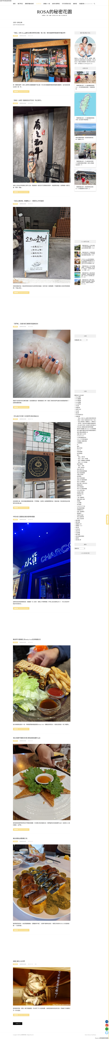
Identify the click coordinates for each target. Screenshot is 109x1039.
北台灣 (77, 411)
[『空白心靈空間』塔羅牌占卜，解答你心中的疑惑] (41, 245)
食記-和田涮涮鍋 (81, 472)
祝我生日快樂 (80, 515)
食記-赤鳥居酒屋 (81, 478)
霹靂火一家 (47, 3)
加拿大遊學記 (56, 3)
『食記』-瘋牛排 (81, 456)
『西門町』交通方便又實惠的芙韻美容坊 (25, 324)
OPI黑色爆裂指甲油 (81, 437)
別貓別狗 (81, 3)
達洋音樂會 (79, 453)
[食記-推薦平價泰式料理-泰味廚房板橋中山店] (41, 782)
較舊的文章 (18, 1023)
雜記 (78, 446)
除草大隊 (79, 495)
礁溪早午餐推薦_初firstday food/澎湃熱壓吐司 (27, 639)
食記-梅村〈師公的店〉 (82, 483)
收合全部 (81, 395)
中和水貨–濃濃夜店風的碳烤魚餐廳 (24, 516)
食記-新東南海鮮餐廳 (82, 471)
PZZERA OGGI (80, 435)
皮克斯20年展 (80, 492)
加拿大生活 (78, 409)
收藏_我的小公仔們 (19, 961)
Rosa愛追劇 (78, 400)
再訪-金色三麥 (80, 469)
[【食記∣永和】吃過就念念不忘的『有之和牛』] (41, 144)
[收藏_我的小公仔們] (41, 986)
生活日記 (38, 3)
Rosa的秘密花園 (54, 11)
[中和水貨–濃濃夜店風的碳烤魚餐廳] (41, 560)
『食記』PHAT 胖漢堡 (82, 462)
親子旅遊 (78, 534)
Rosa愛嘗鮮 (78, 398)
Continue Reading (23, 91)
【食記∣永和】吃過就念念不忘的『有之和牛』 (27, 100)
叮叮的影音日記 (66, 3)
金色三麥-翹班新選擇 (82, 479)
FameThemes (93, 1034)
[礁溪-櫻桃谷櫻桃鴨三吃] (41, 882)
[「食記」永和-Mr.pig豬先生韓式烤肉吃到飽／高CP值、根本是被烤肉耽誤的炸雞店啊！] (41, 60)
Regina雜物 (78, 397)
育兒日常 (78, 531)
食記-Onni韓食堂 (81, 481)
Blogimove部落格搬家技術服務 (101, 1038)
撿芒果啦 (79, 504)
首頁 (14, 3)
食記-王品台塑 (80, 518)
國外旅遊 (78, 522)
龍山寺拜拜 (79, 448)
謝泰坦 (75, 3)
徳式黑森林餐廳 (80, 508)
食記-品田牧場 (80, 516)
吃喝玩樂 (15, 35)
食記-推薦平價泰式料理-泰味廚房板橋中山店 (26, 738)
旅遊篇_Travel (79, 525)
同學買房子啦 (80, 494)
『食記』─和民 (80, 465)
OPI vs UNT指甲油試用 (82, 439)
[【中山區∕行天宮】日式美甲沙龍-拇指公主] (41, 460)
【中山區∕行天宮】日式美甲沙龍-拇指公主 (26, 416)
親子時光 (20, 3)
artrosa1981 (23, 35)
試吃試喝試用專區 (80, 536)
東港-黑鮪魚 (80, 464)
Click (107, 520)
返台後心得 (78, 539)
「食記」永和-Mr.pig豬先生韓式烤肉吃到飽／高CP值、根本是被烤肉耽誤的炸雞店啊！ (39, 33)
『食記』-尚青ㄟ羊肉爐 (82, 458)
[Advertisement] (41, 310)
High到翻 (79, 502)
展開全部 (76, 395)
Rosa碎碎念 (78, 404)
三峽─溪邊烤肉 (80, 497)
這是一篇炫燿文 (80, 511)
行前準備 (78, 532)
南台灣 (77, 412)
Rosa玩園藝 (78, 402)
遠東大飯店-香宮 (81, 499)
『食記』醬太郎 (80, 467)
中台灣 (77, 405)
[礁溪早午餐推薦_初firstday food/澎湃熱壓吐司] (41, 683)
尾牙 (78, 455)
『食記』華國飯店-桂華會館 (83, 460)
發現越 (78, 501)
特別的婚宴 (79, 451)
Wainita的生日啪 (80, 490)
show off (79, 449)
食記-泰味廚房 (80, 486)
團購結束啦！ (80, 485)
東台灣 (77, 527)
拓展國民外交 (80, 509)
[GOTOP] (107, 1033)
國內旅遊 (78, 520)
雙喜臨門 (79, 513)
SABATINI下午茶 (81, 506)
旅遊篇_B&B (79, 523)
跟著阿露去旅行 (29, 3)
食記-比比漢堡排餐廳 (82, 488)
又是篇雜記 (79, 442)
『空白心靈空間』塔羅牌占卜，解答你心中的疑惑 (28, 201)
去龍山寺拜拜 (80, 474)
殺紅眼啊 (79, 476)
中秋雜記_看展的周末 (82, 441)
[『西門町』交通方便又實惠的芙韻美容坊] (41, 363)
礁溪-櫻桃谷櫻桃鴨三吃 (20, 838)
